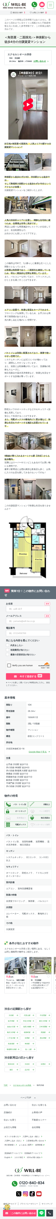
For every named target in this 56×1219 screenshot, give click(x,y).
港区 (11, 1070)
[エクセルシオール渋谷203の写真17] (12, 489)
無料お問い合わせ (42, 4)
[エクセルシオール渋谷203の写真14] (44, 392)
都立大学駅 (43, 1021)
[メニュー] (50, 5)
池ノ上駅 (28, 1049)
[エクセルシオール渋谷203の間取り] (28, 547)
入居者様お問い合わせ (35, 1141)
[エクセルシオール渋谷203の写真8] (40, 294)
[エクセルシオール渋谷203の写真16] (40, 440)
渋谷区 (27, 1064)
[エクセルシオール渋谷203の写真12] (12, 392)
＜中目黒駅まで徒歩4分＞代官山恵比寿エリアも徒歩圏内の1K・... (40, 985)
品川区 (27, 1070)
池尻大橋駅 (27, 1027)
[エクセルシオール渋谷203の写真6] (40, 248)
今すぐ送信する (30, 676)
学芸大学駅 (27, 1021)
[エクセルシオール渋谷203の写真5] (16, 248)
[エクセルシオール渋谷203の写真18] (28, 489)
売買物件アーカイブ (32, 1153)
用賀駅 (43, 1032)
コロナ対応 (18, 1157)
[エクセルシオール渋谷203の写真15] (16, 440)
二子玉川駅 (11, 1038)
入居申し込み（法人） (13, 1141)
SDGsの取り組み (34, 1157)
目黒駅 (27, 1038)
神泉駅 (27, 1044)
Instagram (25, 1193)
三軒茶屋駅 (43, 1027)
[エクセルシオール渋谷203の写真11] (44, 336)
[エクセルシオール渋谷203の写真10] (28, 336)
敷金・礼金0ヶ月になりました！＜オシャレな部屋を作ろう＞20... (15, 985)
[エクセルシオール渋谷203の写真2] (40, 161)
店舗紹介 (8, 1112)
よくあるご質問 (25, 1145)
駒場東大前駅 (12, 1049)
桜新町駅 (27, 1032)
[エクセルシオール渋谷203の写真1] (16, 161)
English (7, 1157)
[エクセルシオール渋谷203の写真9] (12, 336)
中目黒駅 (43, 1015)
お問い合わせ (10, 1105)
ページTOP (25, 1097)
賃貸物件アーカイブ (12, 1153)
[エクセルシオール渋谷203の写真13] (28, 392)
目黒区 (43, 1064)
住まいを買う (10, 1119)
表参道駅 (11, 1044)
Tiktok (32, 1193)
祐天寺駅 (11, 1021)
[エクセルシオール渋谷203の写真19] (44, 489)
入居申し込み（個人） (31, 1136)
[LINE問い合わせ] (41, 1213)
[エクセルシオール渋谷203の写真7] (16, 294)
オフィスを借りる (11, 1136)
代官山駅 (27, 1015)
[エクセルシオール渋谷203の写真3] (16, 205)
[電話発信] (49, 1213)
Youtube (39, 1193)
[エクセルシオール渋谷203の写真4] (40, 205)
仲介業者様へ (9, 1145)
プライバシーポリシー (29, 1204)
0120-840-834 (34, 5)
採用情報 (38, 1145)
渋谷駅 (11, 1015)
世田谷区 (11, 1064)
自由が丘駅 (11, 1027)
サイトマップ (47, 1204)
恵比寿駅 (43, 1038)
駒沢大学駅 (11, 1032)
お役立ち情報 (10, 1127)
